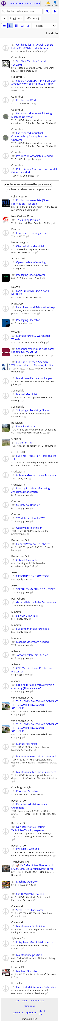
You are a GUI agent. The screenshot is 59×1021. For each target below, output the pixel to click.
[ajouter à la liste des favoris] (13, 44)
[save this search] (55, 11)
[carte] (28, 25)
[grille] (16, 25)
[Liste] (4, 25)
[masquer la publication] (46, 51)
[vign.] (10, 25)
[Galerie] (22, 25)
